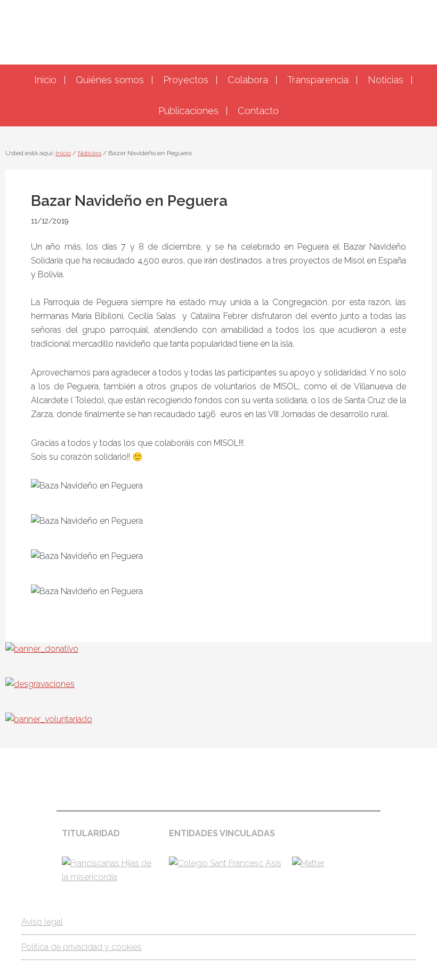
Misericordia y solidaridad (218, 31)
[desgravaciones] (40, 684)
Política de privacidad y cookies (81, 947)
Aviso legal (42, 922)
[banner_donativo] (41, 649)
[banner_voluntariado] (48, 719)
